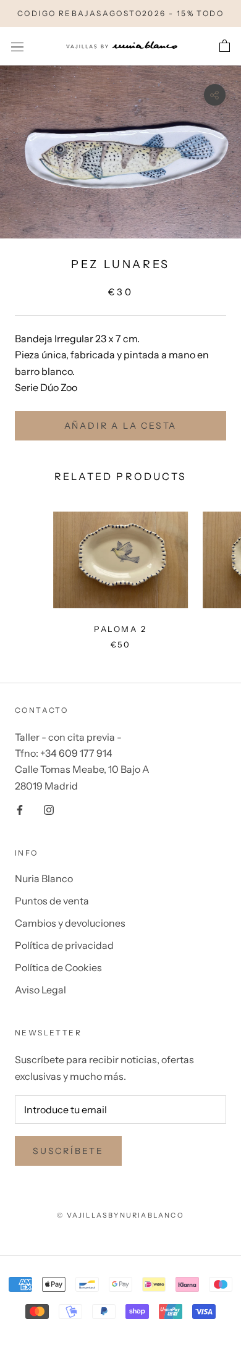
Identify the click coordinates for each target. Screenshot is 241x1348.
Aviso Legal (40, 990)
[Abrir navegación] (17, 46)
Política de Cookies (58, 967)
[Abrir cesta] (224, 46)
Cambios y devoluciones (70, 923)
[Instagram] (49, 809)
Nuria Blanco (44, 878)
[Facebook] (20, 809)
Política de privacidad (64, 945)
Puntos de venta (52, 901)
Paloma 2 (120, 629)
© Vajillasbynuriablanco (120, 1215)
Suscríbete (68, 1150)
